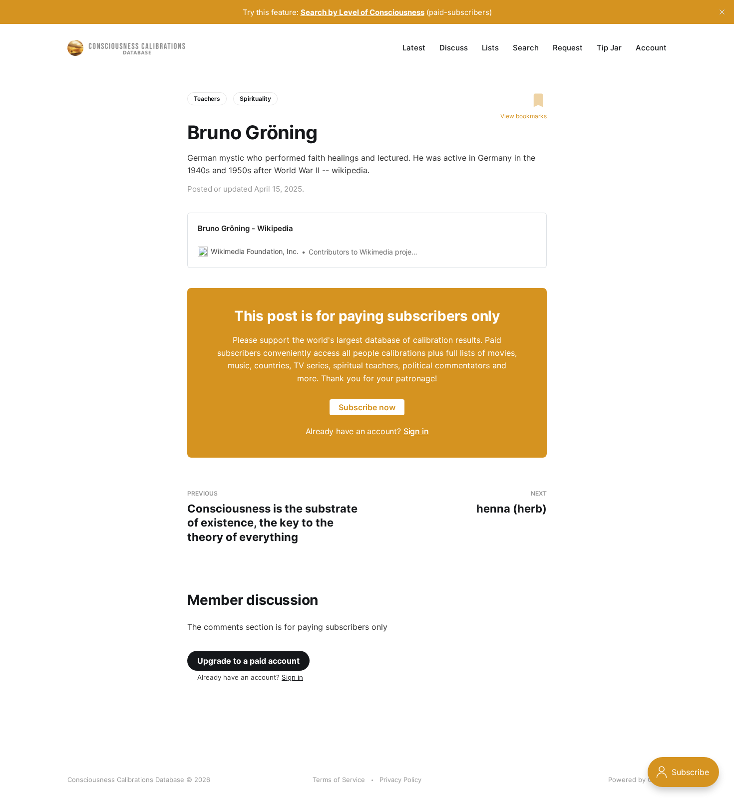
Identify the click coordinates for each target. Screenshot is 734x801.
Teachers (207, 98)
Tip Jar (609, 47)
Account (651, 47)
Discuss (453, 47)
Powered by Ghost (637, 780)
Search (526, 47)
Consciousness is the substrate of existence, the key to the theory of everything (272, 516)
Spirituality (255, 98)
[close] (722, 12)
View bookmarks (523, 116)
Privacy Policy (400, 780)
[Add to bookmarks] (523, 100)
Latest (413, 47)
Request (568, 47)
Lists (490, 47)
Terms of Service (339, 780)
